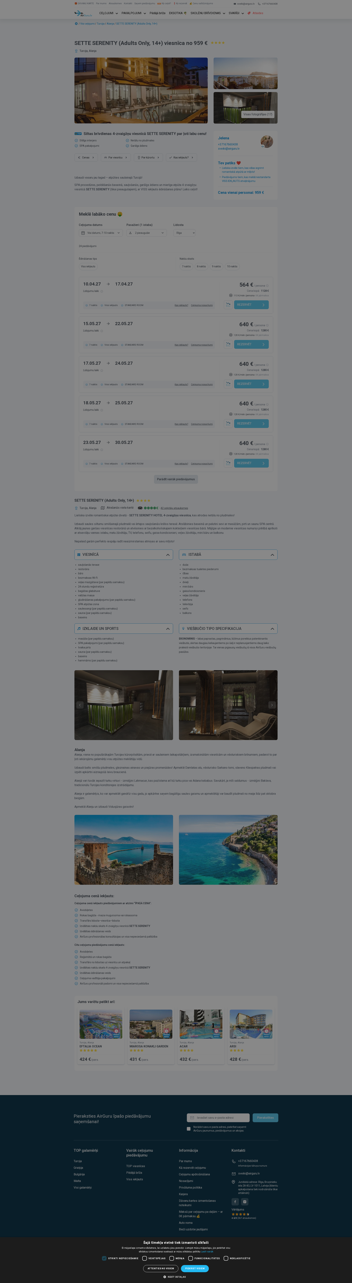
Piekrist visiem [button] (195, 1268)
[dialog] (176, 1260)
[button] (176, 1277)
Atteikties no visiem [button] (161, 1268)
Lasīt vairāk (207, 1251)
